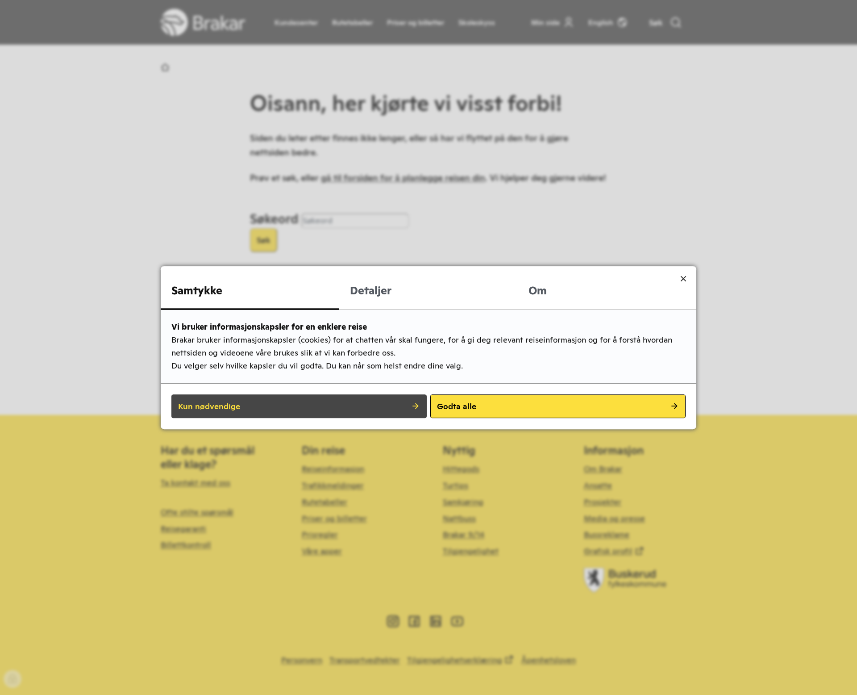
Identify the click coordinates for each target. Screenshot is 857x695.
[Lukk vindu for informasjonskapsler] (683, 278)
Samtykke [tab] (196, 290)
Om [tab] (537, 290)
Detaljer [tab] (370, 290)
